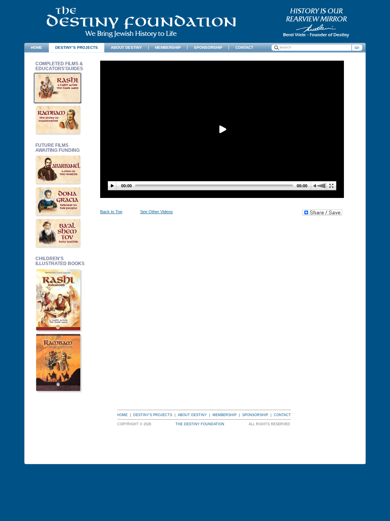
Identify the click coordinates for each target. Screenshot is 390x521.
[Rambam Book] (59, 362)
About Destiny (192, 415)
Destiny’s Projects (152, 415)
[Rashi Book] (59, 299)
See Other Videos (156, 211)
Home (122, 415)
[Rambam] (59, 119)
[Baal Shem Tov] (59, 232)
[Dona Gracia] (59, 201)
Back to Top (111, 211)
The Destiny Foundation (141, 21)
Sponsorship (255, 415)
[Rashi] (59, 88)
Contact (282, 415)
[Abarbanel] (59, 169)
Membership (225, 415)
